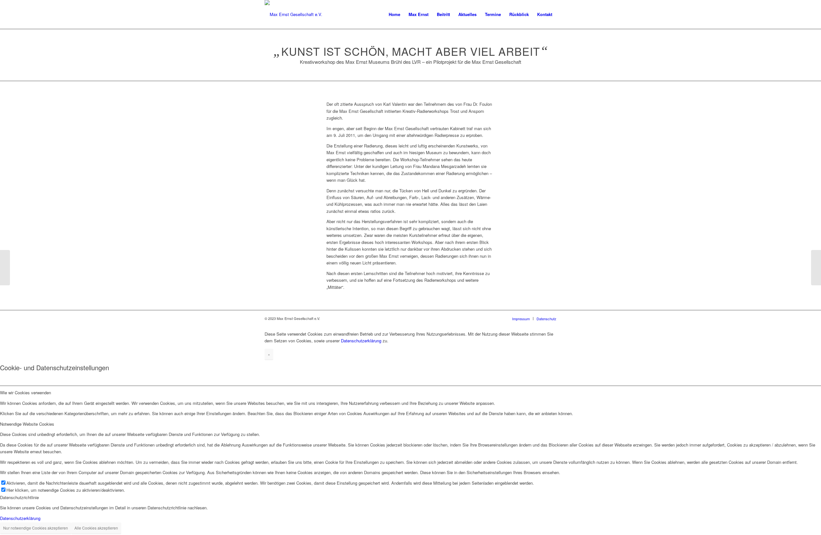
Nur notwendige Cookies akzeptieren (35, 528)
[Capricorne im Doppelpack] (816, 267)
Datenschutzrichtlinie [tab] (19, 497)
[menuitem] (394, 14)
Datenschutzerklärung (361, 341)
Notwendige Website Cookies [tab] (27, 424)
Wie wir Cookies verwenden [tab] (25, 392)
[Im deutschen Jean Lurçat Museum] (5, 267)
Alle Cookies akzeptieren (96, 528)
